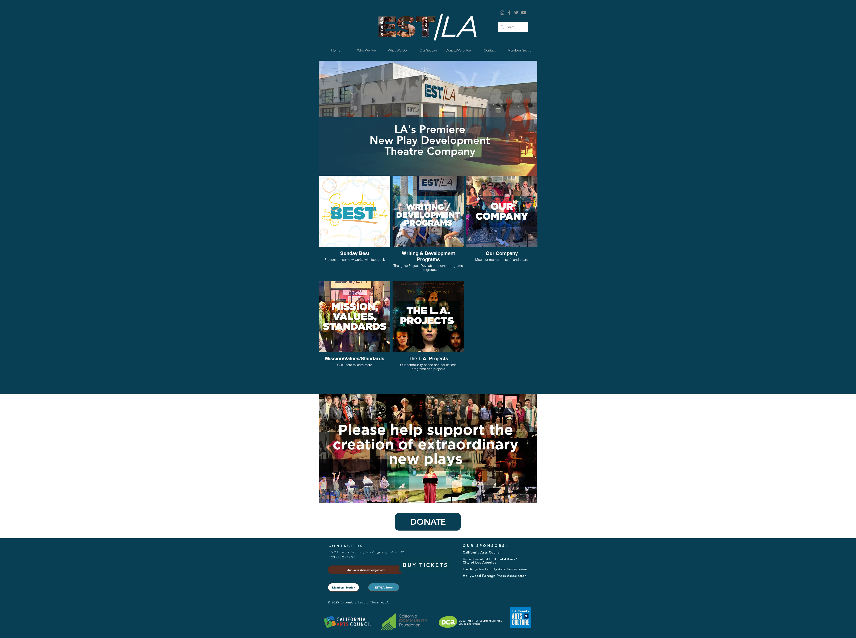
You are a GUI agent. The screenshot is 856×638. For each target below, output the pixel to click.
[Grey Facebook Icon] (509, 12)
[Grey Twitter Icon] (516, 12)
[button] (397, 50)
